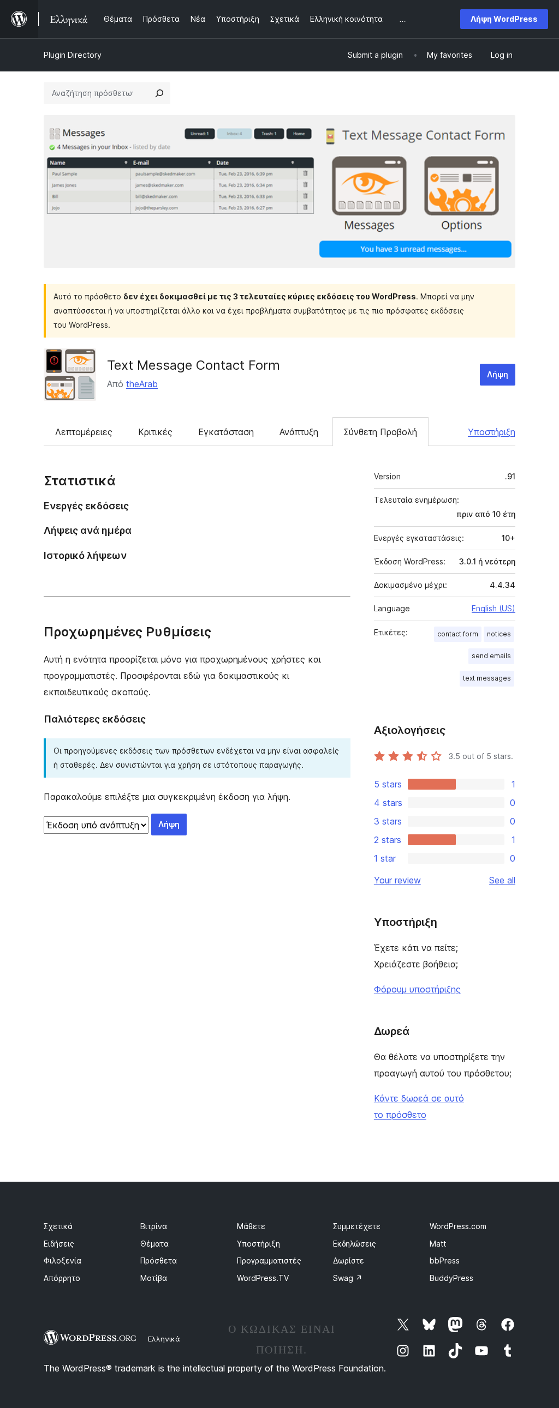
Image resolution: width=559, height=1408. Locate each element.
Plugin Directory (73, 54)
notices (499, 634)
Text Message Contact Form (193, 365)
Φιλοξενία (62, 1260)
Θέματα (154, 1243)
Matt (438, 1243)
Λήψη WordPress (504, 18)
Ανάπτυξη (299, 431)
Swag (347, 1278)
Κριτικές (155, 431)
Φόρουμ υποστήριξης (417, 989)
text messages (487, 678)
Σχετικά (58, 1226)
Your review (397, 880)
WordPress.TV (263, 1278)
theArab (142, 383)
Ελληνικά (164, 1338)
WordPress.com (458, 1226)
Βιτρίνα (153, 1226)
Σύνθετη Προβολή (380, 431)
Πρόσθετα (158, 1260)
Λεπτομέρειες (83, 431)
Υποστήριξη (491, 431)
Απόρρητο (62, 1278)
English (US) (493, 608)
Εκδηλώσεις (354, 1243)
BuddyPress (451, 1278)
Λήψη (497, 374)
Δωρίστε (348, 1260)
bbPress (445, 1260)
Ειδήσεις (59, 1243)
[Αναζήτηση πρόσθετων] (159, 93)
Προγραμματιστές (269, 1260)
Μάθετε (251, 1226)
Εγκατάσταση (226, 431)
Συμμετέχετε (356, 1226)
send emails (491, 656)
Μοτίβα (153, 1278)
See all (502, 880)
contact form (457, 634)
